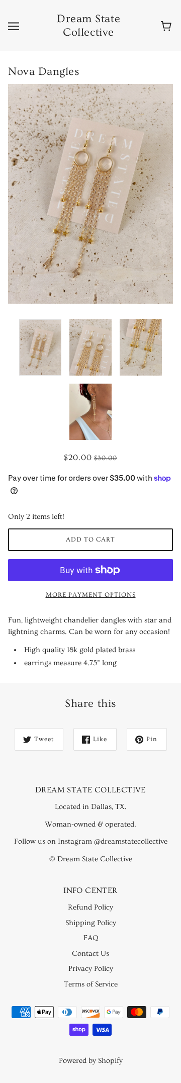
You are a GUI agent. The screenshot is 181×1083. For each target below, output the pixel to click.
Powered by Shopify (91, 1060)
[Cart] (167, 25)
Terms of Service (91, 984)
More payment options (91, 594)
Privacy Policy (90, 968)
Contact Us (90, 953)
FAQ (90, 938)
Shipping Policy (90, 923)
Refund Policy (90, 907)
